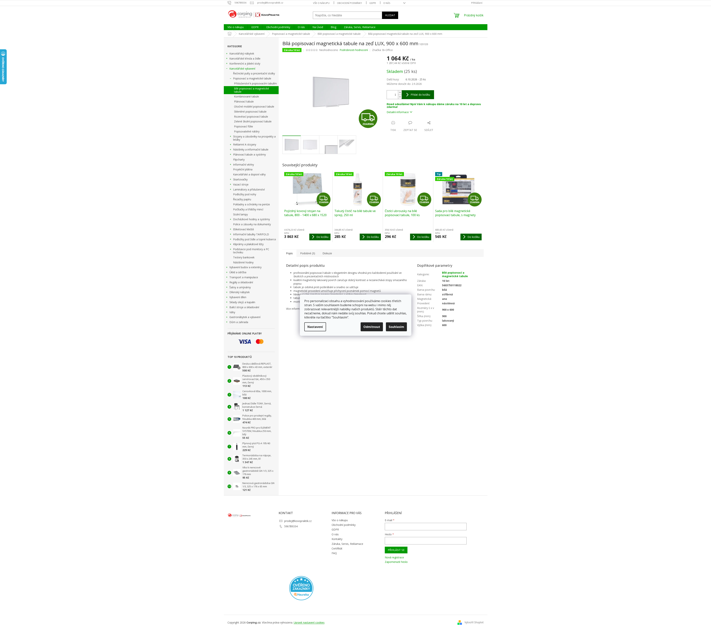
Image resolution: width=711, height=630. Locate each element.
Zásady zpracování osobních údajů (322, 344)
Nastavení (315, 327)
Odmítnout (371, 327)
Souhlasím (396, 327)
